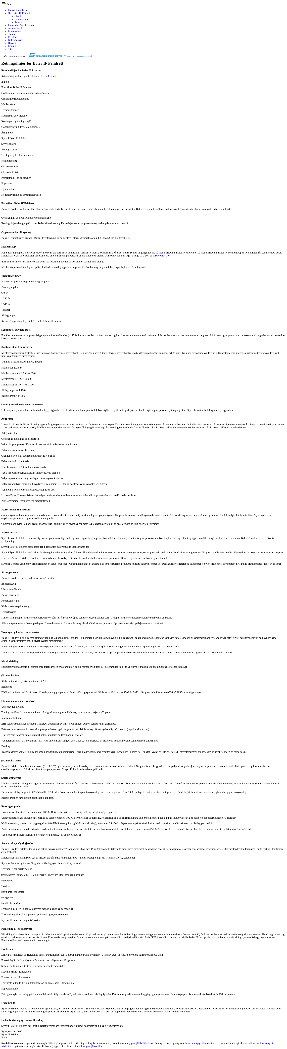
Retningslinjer (22, 19)
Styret (18, 16)
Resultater (13, 37)
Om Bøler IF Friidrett (19, 13)
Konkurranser (15, 31)
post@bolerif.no (161, 255)
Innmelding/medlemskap (21, 25)
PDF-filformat (48, 76)
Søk (10, 49)
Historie (12, 43)
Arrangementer (16, 28)
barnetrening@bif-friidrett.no (200, 1043)
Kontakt (12, 46)
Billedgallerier (15, 40)
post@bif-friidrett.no (142, 1043)
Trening (12, 34)
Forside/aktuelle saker (19, 10)
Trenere (19, 22)
